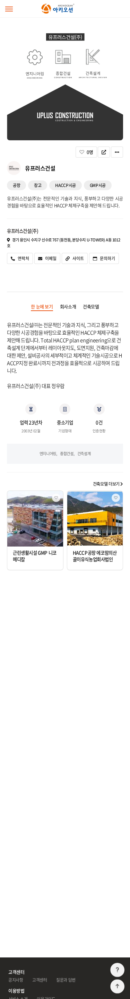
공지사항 (15, 980)
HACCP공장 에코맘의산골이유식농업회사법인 (95, 556)
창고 (37, 185)
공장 (16, 185)
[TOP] (117, 986)
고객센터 (39, 980)
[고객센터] (117, 970)
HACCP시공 (65, 185)
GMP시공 (98, 185)
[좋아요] (56, 498)
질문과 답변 (66, 980)
